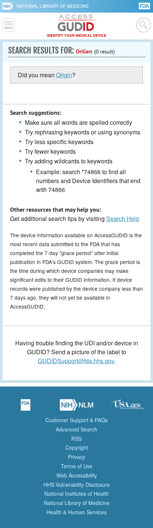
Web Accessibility (76, 475)
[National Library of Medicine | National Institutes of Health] (76, 407)
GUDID (76, 26)
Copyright (76, 447)
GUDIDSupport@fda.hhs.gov (76, 360)
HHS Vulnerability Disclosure (76, 484)
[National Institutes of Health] (9, 6)
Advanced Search (76, 429)
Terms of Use (76, 466)
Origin (64, 75)
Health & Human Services (76, 512)
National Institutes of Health (76, 493)
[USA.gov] (127, 407)
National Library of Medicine (53, 6)
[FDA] (145, 5)
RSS (76, 438)
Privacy (76, 456)
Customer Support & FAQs (76, 420)
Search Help (122, 218)
